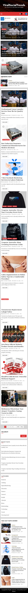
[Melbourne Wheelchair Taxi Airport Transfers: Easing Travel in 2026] (14, 398)
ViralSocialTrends (14, 5)
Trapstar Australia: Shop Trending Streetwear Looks (12, 243)
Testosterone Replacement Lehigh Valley (11, 311)
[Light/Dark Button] (21, 14)
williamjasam (5, 182)
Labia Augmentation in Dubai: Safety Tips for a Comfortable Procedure (13, 277)
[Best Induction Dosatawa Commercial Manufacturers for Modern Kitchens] (4, 83)
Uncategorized (5, 64)
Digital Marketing (6, 485)
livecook (5, 72)
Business (4, 29)
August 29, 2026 (16, 37)
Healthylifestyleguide (7, 380)
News (2, 503)
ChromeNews (20, 590)
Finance (3, 491)
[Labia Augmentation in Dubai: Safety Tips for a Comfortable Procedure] (14, 264)
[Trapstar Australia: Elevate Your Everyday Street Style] (14, 199)
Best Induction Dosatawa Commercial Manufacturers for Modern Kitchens (13, 69)
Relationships (4, 506)
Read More (4, 122)
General (3, 494)
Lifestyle (4, 206)
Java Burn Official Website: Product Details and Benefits (12, 345)
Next (22, 426)
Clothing (14, 206)
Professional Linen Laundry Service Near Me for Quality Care (13, 34)
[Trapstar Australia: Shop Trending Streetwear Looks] (14, 232)
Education (4, 488)
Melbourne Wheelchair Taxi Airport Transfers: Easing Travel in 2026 (12, 411)
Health (4, 270)
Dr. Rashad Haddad (6, 280)
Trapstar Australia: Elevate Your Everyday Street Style (12, 211)
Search (4, 432)
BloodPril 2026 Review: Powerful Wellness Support (13, 378)
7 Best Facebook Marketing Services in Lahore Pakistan (12, 179)
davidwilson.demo (7, 37)
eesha (3, 415)
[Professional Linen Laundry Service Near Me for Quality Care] (14, 98)
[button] (1, 13)
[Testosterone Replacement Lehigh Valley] (14, 299)
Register (26, 14)
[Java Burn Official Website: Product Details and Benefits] (14, 334)
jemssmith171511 (6, 313)
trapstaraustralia (6, 214)
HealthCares (5, 348)
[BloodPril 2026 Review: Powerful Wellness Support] (14, 366)
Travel (4, 405)
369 (18, 426)
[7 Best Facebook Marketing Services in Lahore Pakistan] (14, 167)
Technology (5, 174)
